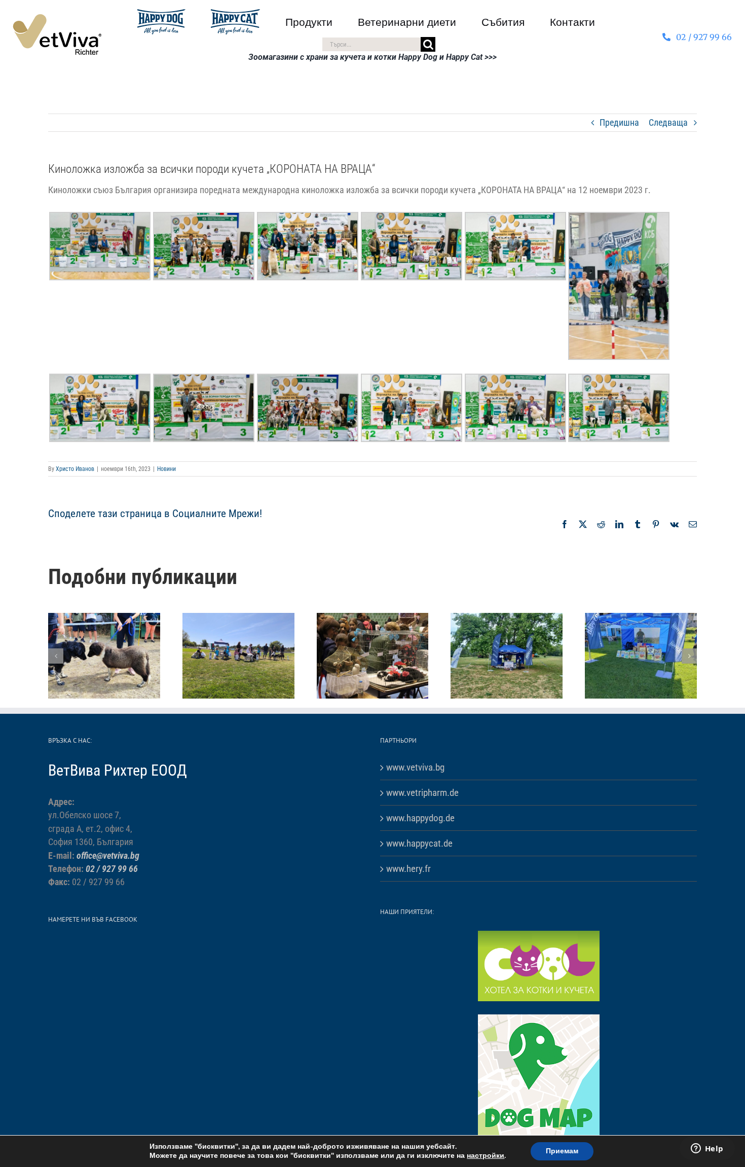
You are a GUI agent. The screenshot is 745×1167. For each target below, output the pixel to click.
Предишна (619, 123)
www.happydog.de (420, 818)
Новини (166, 468)
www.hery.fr (408, 868)
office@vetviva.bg (108, 856)
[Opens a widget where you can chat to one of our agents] (707, 1149)
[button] (55, 656)
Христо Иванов (75, 468)
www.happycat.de (419, 843)
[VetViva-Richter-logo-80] (57, 18)
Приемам (562, 1151)
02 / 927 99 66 (112, 869)
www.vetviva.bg (415, 767)
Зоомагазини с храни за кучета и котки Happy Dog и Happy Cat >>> (372, 57)
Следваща (668, 123)
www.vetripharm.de (422, 792)
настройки (485, 1155)
